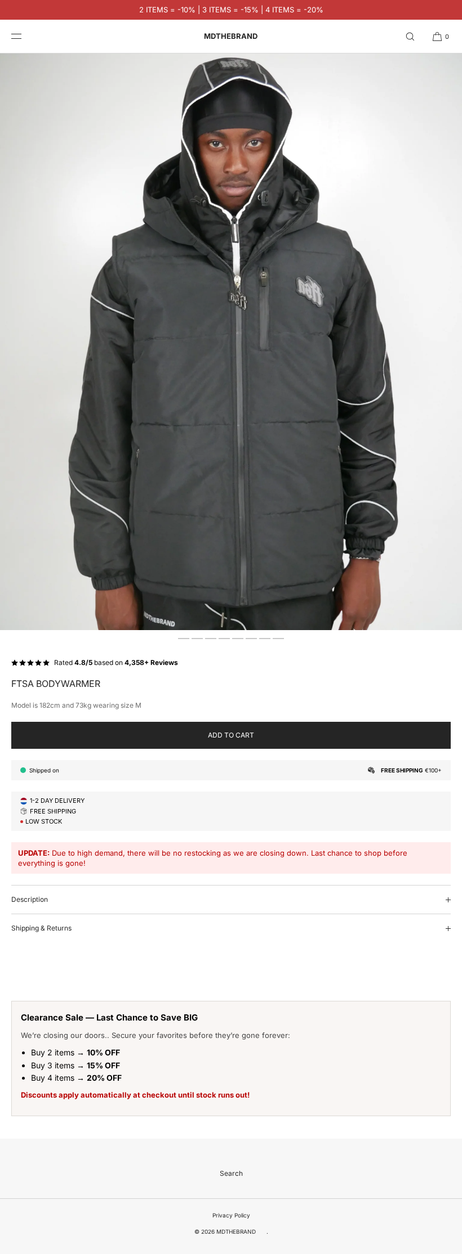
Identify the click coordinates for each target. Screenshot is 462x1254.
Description (29, 899)
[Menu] (24, 36)
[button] (410, 36)
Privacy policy (231, 1215)
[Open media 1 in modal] (231, 341)
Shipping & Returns (41, 928)
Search (231, 1173)
